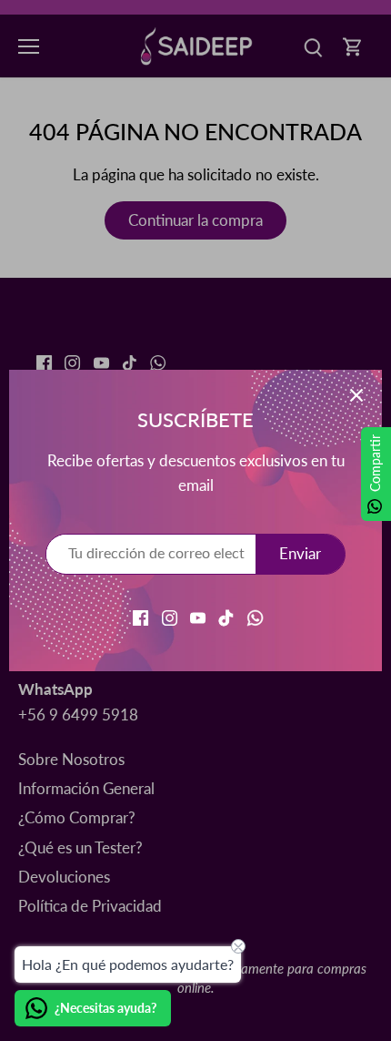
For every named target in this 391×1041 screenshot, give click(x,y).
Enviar (300, 553)
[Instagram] (169, 617)
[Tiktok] (226, 617)
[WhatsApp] (255, 617)
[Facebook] (140, 617)
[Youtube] (198, 617)
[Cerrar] (356, 395)
